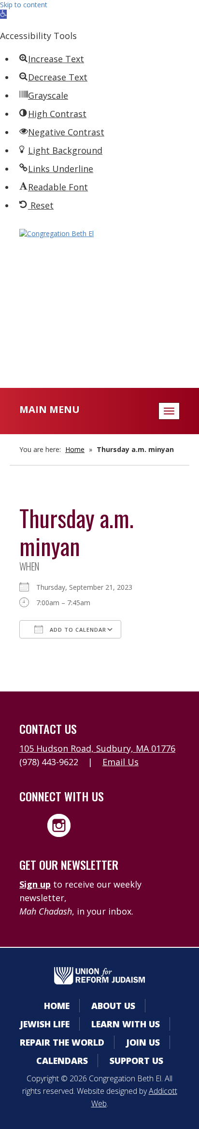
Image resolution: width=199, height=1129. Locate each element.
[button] (3, 14)
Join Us (143, 1042)
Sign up (35, 884)
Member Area (100, 284)
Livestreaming (100, 341)
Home (75, 449)
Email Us (120, 762)
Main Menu (49, 409)
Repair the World (62, 1042)
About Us (113, 1005)
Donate (99, 322)
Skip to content (23, 4)
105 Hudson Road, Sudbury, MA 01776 (97, 748)
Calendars (99, 303)
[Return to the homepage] (99, 234)
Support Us (136, 1060)
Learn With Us (125, 1024)
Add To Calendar (77, 629)
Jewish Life (45, 1024)
